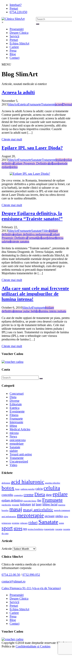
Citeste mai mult (12, 139)
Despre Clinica (19, 32)
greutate (15, 505)
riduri (33, 522)
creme (29, 494)
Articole (7, 548)
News (13, 436)
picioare (50, 516)
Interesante (16, 422)
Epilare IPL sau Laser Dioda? (32, 147)
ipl (33, 504)
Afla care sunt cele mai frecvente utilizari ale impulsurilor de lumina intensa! (35, 294)
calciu (39, 488)
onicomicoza (18, 440)
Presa (13, 50)
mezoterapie (30, 515)
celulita (52, 488)
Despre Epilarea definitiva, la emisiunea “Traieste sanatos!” (32, 216)
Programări (17, 29)
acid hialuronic (27, 482)
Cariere (14, 47)
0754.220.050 (18, 12)
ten (25, 528)
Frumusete (16, 418)
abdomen (6, 483)
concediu (7, 495)
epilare (60, 494)
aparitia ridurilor (52, 483)
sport (7, 528)
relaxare (24, 523)
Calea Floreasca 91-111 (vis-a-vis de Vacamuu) (31, 588)
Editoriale (16, 404)
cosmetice (18, 495)
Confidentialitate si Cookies (33, 646)
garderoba (6, 505)
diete (49, 495)
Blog (13, 54)
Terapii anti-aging (21, 454)
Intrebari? (16, 5)
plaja (66, 516)
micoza (14, 433)
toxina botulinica (35, 529)
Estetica (14, 408)
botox (8, 488)
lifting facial (49, 504)
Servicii (14, 36)
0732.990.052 (31, 574)
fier (39, 500)
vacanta (58, 529)
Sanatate (15, 447)
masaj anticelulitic (38, 509)
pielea (59, 516)
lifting (13, 425)
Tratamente (17, 458)
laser (39, 504)
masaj (15, 509)
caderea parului (27, 489)
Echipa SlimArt (19, 43)
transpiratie (49, 529)
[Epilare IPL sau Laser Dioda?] (36, 174)
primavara (6, 523)
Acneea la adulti (18, 92)
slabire (14, 450)
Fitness (14, 415)
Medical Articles (20, 429)
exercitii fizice (29, 501)
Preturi (14, 8)
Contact (14, 57)
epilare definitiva (12, 500)
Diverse (14, 400)
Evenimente (17, 411)
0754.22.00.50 (11, 574)
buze (17, 489)
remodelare (17, 443)
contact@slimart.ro (13, 581)
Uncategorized (19, 461)
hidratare (25, 504)
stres (18, 528)
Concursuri (17, 393)
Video (13, 465)
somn (61, 523)
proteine (15, 523)
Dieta (13, 397)
